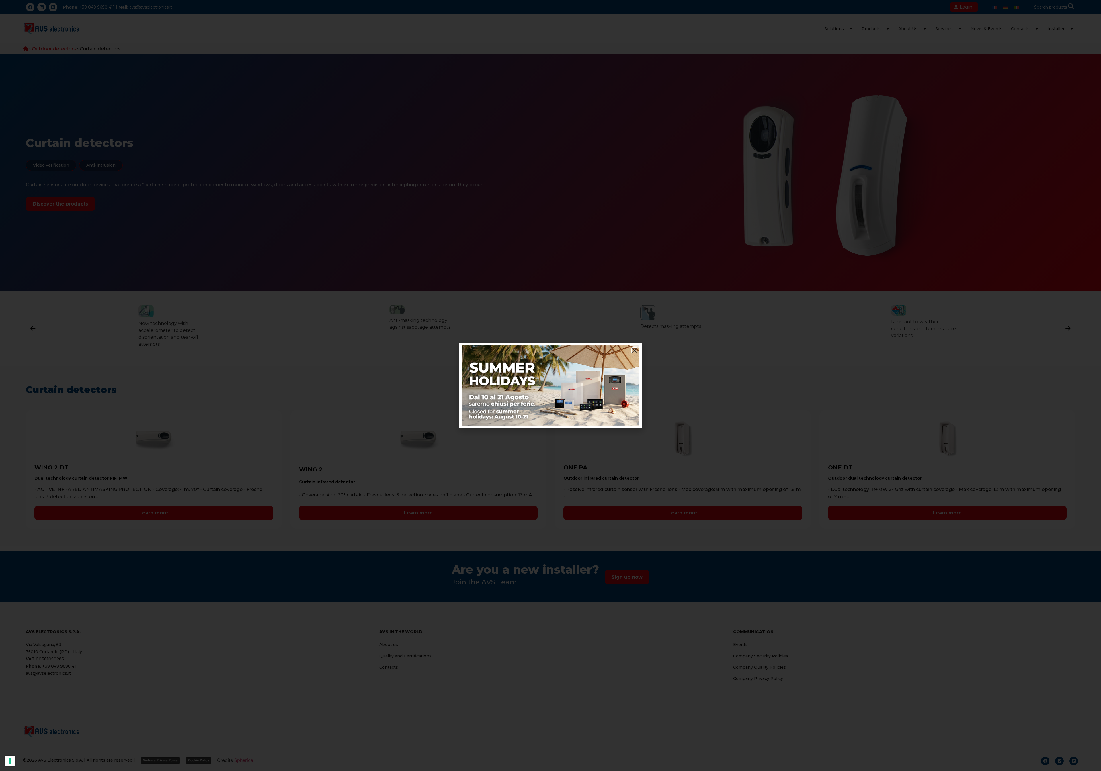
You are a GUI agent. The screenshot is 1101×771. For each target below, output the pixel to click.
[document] (550, 385)
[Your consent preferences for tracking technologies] (10, 761)
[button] (634, 350)
